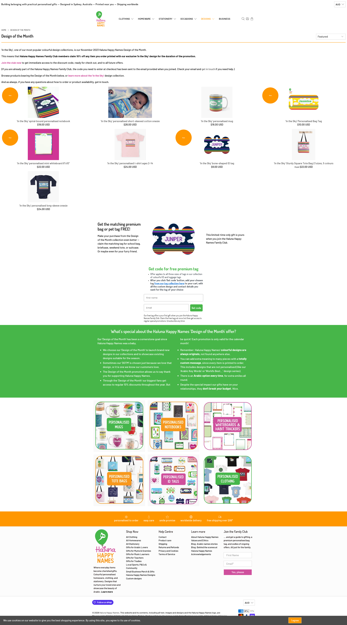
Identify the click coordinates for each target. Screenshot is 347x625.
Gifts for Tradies (134, 561)
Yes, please (238, 572)
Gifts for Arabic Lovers (137, 547)
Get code (196, 307)
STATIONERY (165, 18)
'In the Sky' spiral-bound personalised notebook (43, 121)
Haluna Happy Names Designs (140, 575)
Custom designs (134, 578)
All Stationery (132, 543)
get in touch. (102, 81)
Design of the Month (20, 30)
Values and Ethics (199, 540)
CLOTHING (124, 18)
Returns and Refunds (169, 547)
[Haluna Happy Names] (100, 19)
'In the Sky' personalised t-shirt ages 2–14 (130, 163)
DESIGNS (206, 18)
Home (3, 30)
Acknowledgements (201, 554)
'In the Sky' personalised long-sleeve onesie (43, 205)
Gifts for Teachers (134, 557)
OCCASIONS (186, 18)
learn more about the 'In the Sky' (86, 75)
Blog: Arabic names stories (204, 543)
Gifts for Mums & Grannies (138, 550)
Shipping (163, 543)
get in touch (208, 69)
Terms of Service (167, 554)
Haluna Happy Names (109, 612)
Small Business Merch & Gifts (140, 571)
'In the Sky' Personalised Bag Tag (303, 121)
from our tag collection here (169, 283)
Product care (165, 540)
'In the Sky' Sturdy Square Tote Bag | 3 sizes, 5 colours (303, 163)
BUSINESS (224, 18)
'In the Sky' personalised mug (217, 121)
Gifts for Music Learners (137, 554)
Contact (162, 537)
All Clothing (131, 537)
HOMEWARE (144, 18)
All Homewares (133, 540)
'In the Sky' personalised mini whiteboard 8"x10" (43, 163)
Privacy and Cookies (168, 550)
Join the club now (11, 62)
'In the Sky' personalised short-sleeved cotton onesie (130, 121)
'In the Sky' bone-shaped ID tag (217, 163)
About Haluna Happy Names (204, 537)
